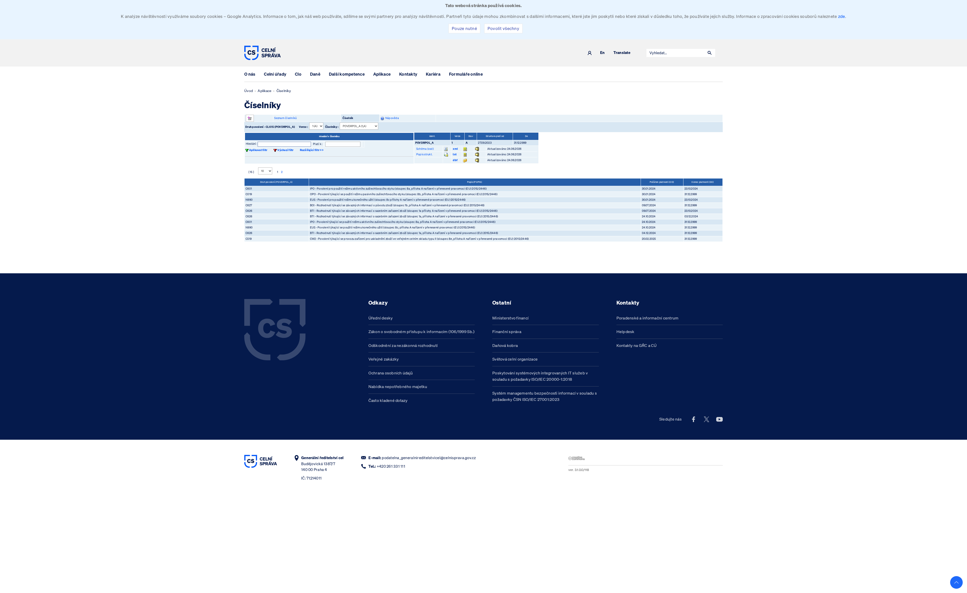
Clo (298, 74)
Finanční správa (506, 331)
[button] (709, 53)
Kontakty (408, 74)
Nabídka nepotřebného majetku (397, 386)
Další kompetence (347, 74)
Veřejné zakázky (383, 359)
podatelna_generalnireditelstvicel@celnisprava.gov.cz (429, 457)
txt (455, 154)
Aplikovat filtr (258, 150)
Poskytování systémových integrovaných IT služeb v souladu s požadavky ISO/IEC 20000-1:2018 (540, 376)
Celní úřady (275, 74)
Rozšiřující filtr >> (312, 150)
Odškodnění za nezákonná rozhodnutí (403, 345)
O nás (249, 74)
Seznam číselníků (285, 118)
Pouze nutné (464, 28)
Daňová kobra (505, 345)
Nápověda (391, 118)
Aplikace (382, 74)
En (602, 53)
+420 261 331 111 (391, 466)
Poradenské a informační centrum (647, 318)
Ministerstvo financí (510, 318)
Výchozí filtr (285, 150)
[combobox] (675, 53)
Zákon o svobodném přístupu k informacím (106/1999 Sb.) (421, 331)
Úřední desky (380, 318)
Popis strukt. (424, 154)
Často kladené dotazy (388, 400)
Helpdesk (625, 331)
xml (455, 149)
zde (841, 16)
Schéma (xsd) (425, 149)
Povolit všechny (503, 28)
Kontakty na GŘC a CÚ (636, 345)
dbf (455, 160)
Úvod (248, 90)
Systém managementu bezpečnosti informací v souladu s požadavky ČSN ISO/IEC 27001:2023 (544, 396)
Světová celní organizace (515, 359)
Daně (315, 74)
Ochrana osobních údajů (390, 373)
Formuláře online (466, 74)
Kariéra (433, 74)
